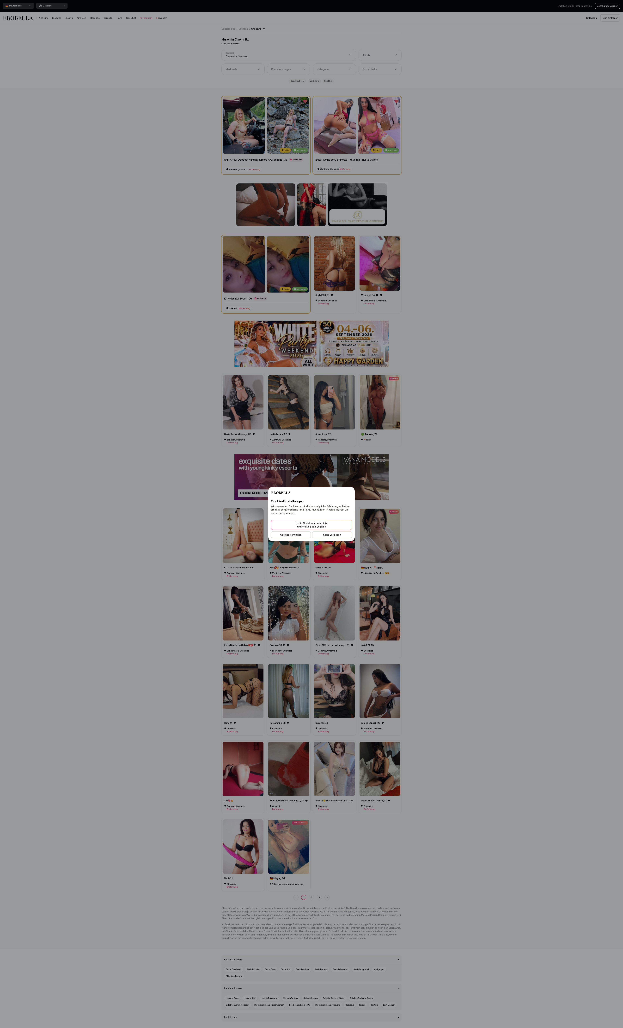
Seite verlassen (332, 534)
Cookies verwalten (291, 534)
